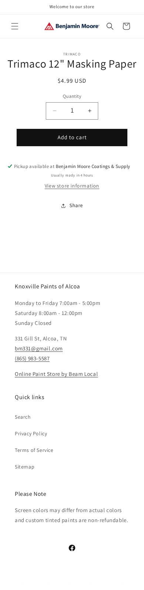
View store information (72, 185)
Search (23, 417)
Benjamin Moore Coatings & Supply (60, 583)
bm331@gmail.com (39, 348)
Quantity (72, 96)
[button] (15, 26)
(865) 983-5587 (32, 358)
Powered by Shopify (114, 583)
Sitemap (24, 466)
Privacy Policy (31, 433)
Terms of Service (34, 450)
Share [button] (76, 205)
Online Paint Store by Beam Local (56, 373)
